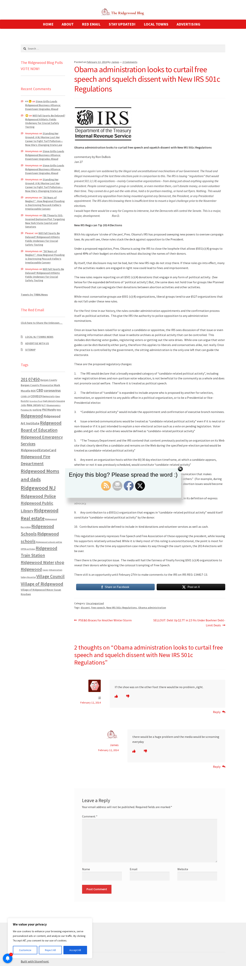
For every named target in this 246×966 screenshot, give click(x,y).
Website (182, 869)
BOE (33, 390)
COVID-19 (25, 396)
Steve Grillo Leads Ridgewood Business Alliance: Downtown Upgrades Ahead (43, 105)
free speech (98, 607)
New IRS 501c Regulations (121, 607)
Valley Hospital (28, 577)
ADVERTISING (188, 24)
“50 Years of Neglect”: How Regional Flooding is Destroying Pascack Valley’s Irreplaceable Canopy (45, 203)
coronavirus (52, 390)
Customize (25, 950)
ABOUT (68, 24)
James (115, 62)
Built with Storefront (35, 961)
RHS (59, 409)
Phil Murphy (49, 409)
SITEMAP (30, 349)
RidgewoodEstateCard (38, 450)
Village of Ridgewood (42, 584)
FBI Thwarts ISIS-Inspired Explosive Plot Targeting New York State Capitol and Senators (45, 221)
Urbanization (55, 569)
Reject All (50, 950)
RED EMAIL (91, 24)
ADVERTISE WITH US (37, 343)
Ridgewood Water (37, 562)
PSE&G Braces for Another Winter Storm (105, 620)
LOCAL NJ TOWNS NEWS (39, 337)
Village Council (50, 576)
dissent (85, 607)
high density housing (54, 401)
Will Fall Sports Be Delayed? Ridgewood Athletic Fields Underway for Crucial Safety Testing (45, 121)
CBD (39, 390)
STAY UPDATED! (122, 24)
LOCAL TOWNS (156, 24)
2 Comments (129, 62)
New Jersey (34, 405)
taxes (45, 570)
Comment (89, 816)
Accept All (75, 950)
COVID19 (36, 396)
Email (133, 869)
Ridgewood (32, 416)
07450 (34, 379)
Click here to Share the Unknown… (42, 322)
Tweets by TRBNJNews (34, 294)
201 (24, 379)
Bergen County (48, 380)
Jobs (23, 405)
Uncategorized (95, 603)
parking (37, 409)
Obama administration (152, 607)
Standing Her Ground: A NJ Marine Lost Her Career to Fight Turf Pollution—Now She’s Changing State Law (44, 139)
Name (86, 869)
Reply (216, 712)
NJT (44, 405)
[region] (50, 938)
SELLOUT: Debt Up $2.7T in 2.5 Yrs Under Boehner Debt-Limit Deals (189, 622)
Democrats (48, 396)
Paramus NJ (26, 410)
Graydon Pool (35, 401)
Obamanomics (53, 405)
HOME (48, 24)
